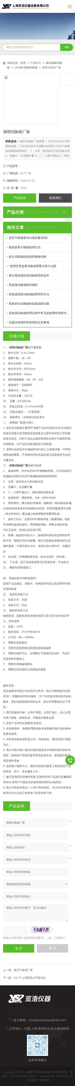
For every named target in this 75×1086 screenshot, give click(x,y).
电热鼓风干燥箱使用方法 (25, 247)
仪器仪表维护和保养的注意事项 (29, 322)
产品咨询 (19, 198)
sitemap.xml (47, 1076)
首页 (23, 62)
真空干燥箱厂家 (23, 970)
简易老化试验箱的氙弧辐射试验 (29, 303)
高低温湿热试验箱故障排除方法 (29, 294)
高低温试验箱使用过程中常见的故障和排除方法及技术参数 (39, 313)
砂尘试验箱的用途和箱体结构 (27, 256)
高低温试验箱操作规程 (23, 284)
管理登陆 (44, 1080)
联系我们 (55, 198)
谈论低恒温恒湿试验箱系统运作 (29, 275)
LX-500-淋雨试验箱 (26, 67)
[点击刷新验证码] (41, 930)
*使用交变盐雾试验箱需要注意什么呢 (32, 266)
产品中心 (35, 62)
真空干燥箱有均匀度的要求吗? (28, 237)
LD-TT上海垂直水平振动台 (30, 977)
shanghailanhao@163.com (47, 1020)
